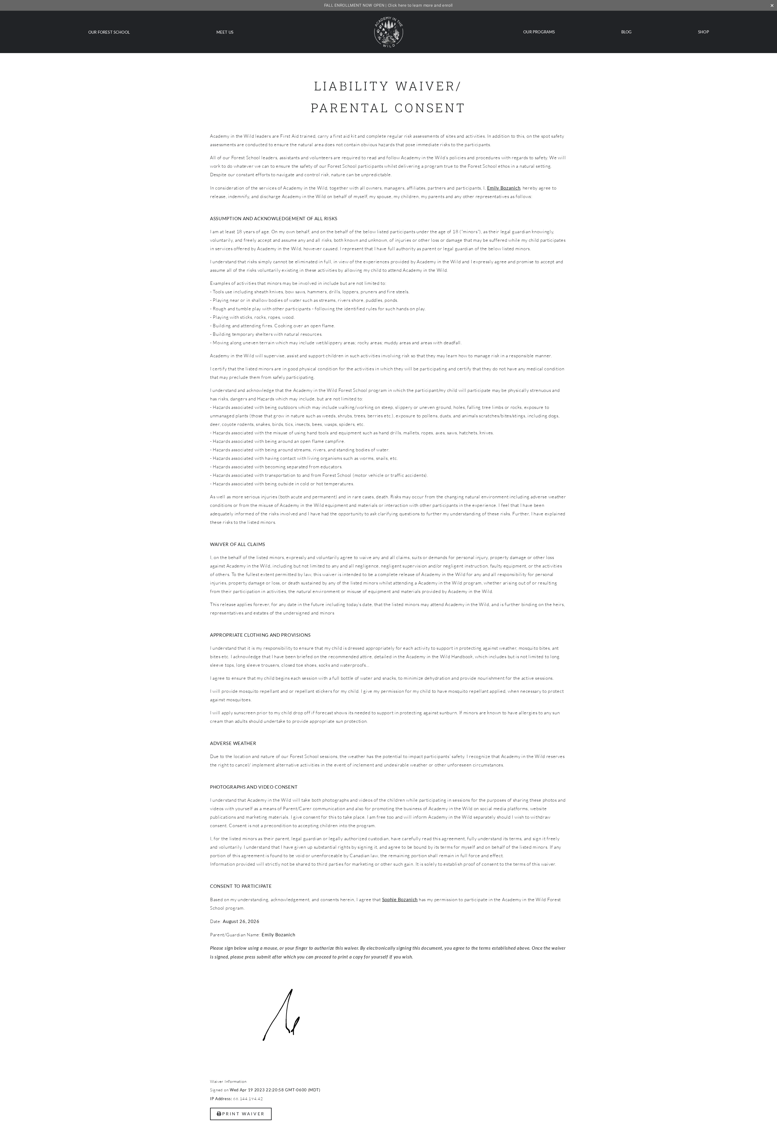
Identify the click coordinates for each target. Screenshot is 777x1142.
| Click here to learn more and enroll (388, 5)
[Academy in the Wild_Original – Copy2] (388, 19)
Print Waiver (243, 1113)
